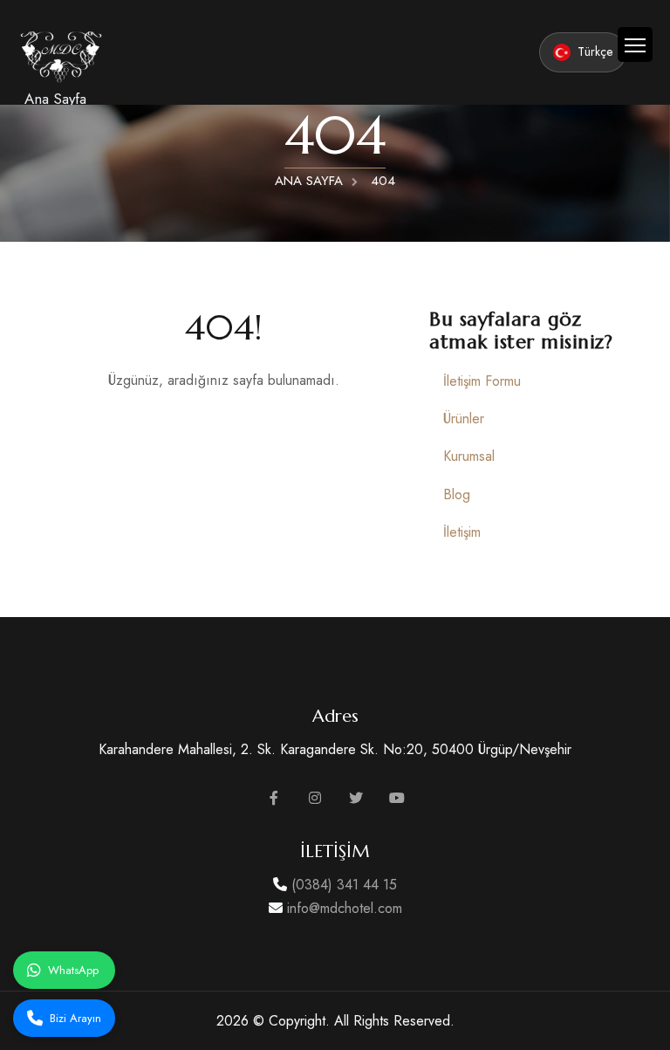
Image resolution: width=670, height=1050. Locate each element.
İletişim (462, 532)
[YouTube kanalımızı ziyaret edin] (397, 798)
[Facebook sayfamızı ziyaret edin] (274, 798)
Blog (456, 494)
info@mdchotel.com (342, 908)
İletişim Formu (482, 381)
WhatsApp (73, 970)
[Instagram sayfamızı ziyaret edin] (315, 798)
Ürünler (463, 418)
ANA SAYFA (309, 180)
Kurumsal (469, 456)
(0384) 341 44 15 (342, 885)
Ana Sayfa (55, 98)
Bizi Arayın (75, 1018)
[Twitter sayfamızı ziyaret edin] (356, 798)
